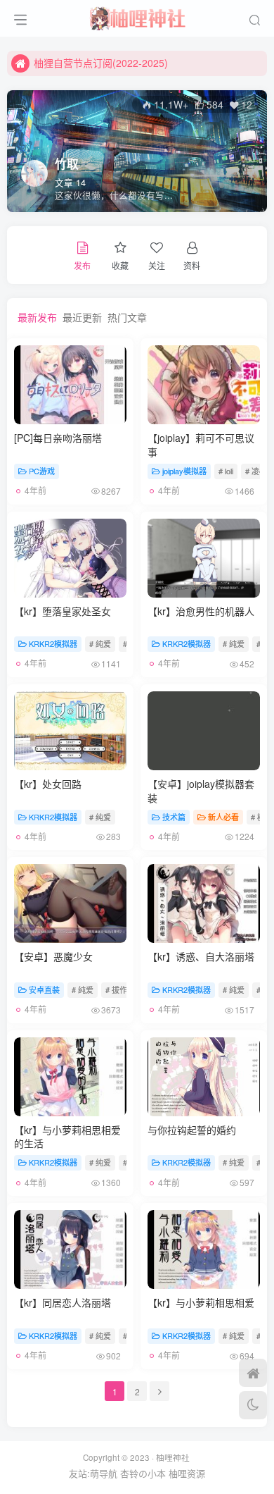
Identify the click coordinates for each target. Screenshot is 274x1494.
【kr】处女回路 (47, 784)
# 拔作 (116, 989)
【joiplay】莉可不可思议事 (201, 445)
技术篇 (173, 816)
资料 (191, 265)
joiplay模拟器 (184, 470)
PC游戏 (42, 470)
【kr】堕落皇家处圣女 (62, 611)
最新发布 (37, 317)
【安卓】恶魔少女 (53, 956)
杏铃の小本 (143, 1473)
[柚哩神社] (136, 16)
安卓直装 (44, 989)
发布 (82, 265)
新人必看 (223, 816)
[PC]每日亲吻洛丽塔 (58, 438)
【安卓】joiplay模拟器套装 (201, 791)
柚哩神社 (173, 1457)
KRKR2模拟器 (53, 643)
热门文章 (127, 317)
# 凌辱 (256, 470)
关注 (156, 265)
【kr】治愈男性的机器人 (201, 611)
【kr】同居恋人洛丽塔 (62, 1302)
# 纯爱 (100, 643)
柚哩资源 (187, 1473)
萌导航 (103, 1473)
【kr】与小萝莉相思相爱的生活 (67, 1137)
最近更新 (82, 317)
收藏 (120, 265)
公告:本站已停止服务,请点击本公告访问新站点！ (140, 68)
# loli (225, 470)
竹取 (67, 163)
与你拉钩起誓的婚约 (192, 1130)
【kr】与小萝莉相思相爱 (201, 1302)
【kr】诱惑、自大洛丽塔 (201, 956)
